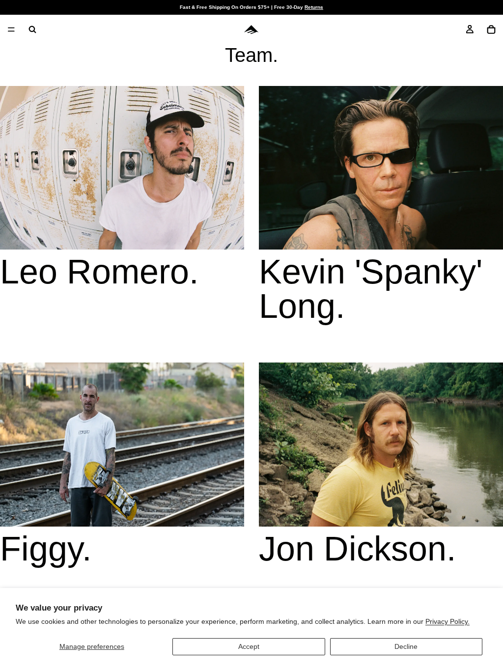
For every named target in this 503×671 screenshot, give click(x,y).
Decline (406, 646)
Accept (248, 646)
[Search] (32, 29)
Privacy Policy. (447, 621)
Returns (314, 7)
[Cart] (491, 29)
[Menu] (11, 29)
